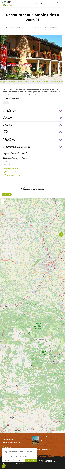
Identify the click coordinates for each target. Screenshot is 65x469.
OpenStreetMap (61, 432)
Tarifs (32, 82)
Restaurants (37, 27)
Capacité (19, 82)
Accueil (6, 27)
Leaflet (54, 432)
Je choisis (19, 460)
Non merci (7, 460)
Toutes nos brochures (41, 449)
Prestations (39, 82)
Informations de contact (52, 82)
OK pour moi (31, 460)
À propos (3, 82)
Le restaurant (11, 82)
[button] (4, 466)
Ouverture (26, 82)
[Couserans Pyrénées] (7, 3)
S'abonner (8, 447)
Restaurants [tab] (6, 195)
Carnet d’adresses (16, 27)
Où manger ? (27, 27)
